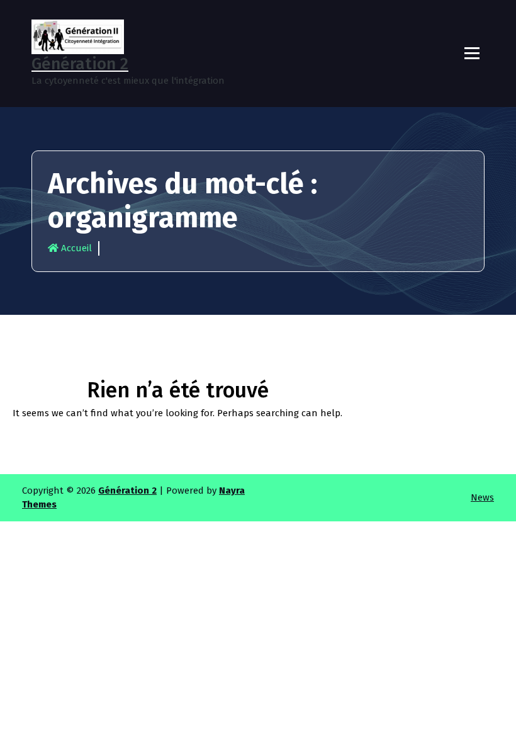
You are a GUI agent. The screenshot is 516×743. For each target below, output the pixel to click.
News (482, 497)
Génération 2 (127, 490)
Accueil (75, 248)
